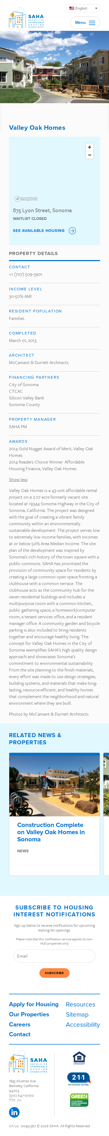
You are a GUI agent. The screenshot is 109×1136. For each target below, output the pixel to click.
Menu (81, 22)
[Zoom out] (89, 155)
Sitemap (77, 1014)
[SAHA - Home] (26, 15)
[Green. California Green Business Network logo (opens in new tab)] (79, 1100)
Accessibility (83, 1024)
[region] (54, 172)
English (81, 8)
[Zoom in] (89, 147)
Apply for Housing (33, 1004)
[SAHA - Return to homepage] (28, 1061)
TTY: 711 (15, 1100)
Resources (80, 1004)
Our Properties (29, 1014)
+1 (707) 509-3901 (25, 274)
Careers (19, 1024)
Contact (19, 1034)
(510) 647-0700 (21, 1095)
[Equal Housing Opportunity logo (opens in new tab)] (79, 1058)
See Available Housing (39, 230)
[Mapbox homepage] (26, 199)
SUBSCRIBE (54, 973)
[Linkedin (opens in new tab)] (14, 1112)
